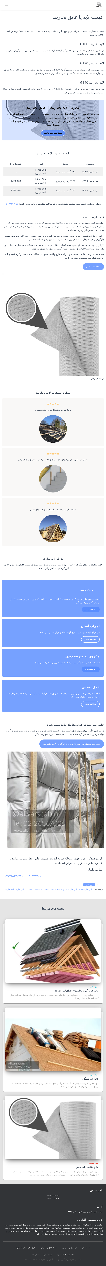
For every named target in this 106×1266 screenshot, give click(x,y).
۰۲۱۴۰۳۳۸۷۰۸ (32, 876)
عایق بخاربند (89, 885)
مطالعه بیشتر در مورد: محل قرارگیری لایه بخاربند (71, 744)
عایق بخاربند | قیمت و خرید (25, 1248)
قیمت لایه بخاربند (42, 889)
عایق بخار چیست (86, 889)
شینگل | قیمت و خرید (69, 1248)
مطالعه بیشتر (90, 609)
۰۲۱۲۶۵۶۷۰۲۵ (13, 876)
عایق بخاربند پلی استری (87, 1167)
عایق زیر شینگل (90, 1078)
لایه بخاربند (9, 889)
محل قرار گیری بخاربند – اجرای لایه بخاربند (77, 990)
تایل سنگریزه (48, 1254)
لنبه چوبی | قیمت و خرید (65, 1254)
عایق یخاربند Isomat (58, 889)
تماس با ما (35, 1254)
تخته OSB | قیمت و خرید (48, 1248)
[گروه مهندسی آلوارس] (98, 4)
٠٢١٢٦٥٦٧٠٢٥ (11, 203)
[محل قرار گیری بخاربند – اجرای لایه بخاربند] (53, 951)
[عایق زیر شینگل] (53, 1039)
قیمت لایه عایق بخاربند (24, 889)
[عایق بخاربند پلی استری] (53, 1127)
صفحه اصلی (86, 1248)
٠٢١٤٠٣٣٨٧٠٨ (53, 1198)
